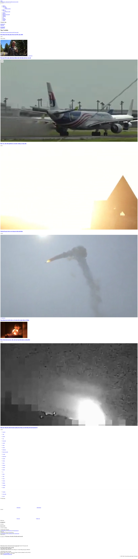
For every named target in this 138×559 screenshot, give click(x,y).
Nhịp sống (4, 6)
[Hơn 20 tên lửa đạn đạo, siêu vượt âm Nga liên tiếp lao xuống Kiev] (13, 337)
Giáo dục (4, 16)
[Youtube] (69, 545)
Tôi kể (6, 7)
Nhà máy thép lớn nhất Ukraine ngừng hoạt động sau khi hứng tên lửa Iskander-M (18, 427)
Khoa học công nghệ (6, 14)
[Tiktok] (85, 545)
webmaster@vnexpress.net (7, 554)
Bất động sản (4, 456)
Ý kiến (3, 476)
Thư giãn (4, 480)
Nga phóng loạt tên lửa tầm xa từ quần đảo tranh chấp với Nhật (14, 320)
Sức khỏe (4, 19)
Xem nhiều (4, 485)
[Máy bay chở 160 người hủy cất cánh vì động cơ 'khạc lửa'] (69, 141)
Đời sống (4, 469)
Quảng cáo (38, 518)
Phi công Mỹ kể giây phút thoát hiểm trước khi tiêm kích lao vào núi (15, 57)
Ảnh (3, 438)
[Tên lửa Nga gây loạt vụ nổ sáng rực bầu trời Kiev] (69, 229)
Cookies (16, 545)
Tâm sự (4, 478)
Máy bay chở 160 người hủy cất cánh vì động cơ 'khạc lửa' (13, 143)
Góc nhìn (4, 454)
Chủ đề (4, 20)
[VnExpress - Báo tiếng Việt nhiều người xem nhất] (9, 1)
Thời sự (4, 5)
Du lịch (4, 18)
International (39, 507)
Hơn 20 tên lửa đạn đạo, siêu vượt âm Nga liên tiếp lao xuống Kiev (15, 339)
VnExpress (18, 507)
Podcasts (4, 436)
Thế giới (4, 13)
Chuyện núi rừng (8, 8)
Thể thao (4, 15)
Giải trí (4, 12)
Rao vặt (4, 496)
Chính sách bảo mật (11, 545)
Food (3, 9)
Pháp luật (4, 10)
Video (1, 0)
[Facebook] (36, 545)
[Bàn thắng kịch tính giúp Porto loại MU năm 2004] (9, 32)
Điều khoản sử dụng (3, 545)
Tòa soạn (18, 518)
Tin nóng (4, 487)
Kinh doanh (4, 449)
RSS (18, 545)
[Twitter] (53, 545)
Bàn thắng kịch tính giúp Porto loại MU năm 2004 (11, 34)
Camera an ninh (7, 11)
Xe (3, 17)
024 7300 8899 (7, 553)
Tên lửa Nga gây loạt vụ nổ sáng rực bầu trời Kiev (11, 231)
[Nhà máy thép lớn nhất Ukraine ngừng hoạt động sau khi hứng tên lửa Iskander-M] (69, 425)
